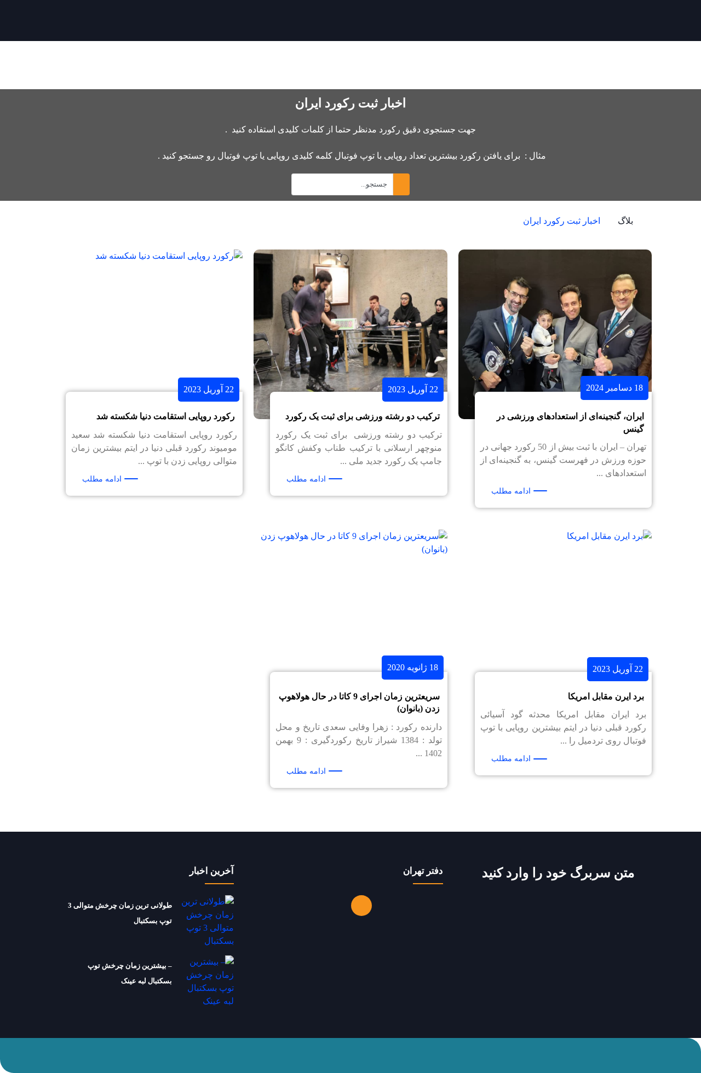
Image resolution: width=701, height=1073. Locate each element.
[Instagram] (361, 905)
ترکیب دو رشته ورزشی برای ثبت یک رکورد (362, 416)
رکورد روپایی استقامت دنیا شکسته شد (165, 416)
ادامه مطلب (511, 491)
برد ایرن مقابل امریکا (606, 696)
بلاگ (625, 220)
